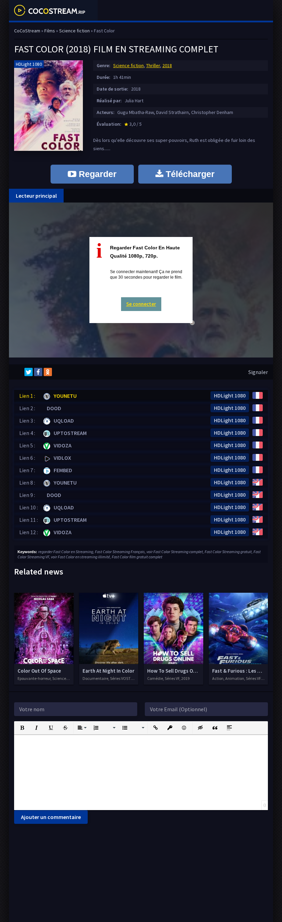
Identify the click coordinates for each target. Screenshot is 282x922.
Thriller (153, 65)
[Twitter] (28, 372)
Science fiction (128, 65)
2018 (167, 65)
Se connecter (141, 304)
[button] (22, 727)
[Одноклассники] (48, 372)
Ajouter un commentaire (51, 817)
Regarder (96, 174)
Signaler (258, 372)
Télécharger (189, 174)
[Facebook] (38, 372)
